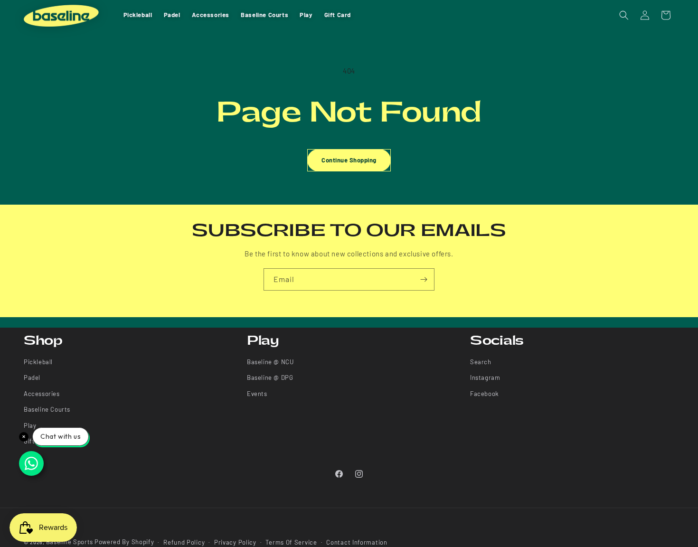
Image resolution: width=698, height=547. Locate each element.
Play (30, 425)
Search (480, 362)
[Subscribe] (423, 279)
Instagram (485, 378)
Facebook (484, 393)
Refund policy (184, 542)
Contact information (356, 542)
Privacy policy (235, 542)
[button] (623, 15)
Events (257, 393)
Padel (32, 378)
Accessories (42, 393)
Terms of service (291, 542)
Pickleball (38, 362)
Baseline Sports (70, 542)
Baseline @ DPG (270, 378)
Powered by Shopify (124, 542)
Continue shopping (349, 160)
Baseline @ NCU (270, 362)
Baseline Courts (47, 410)
